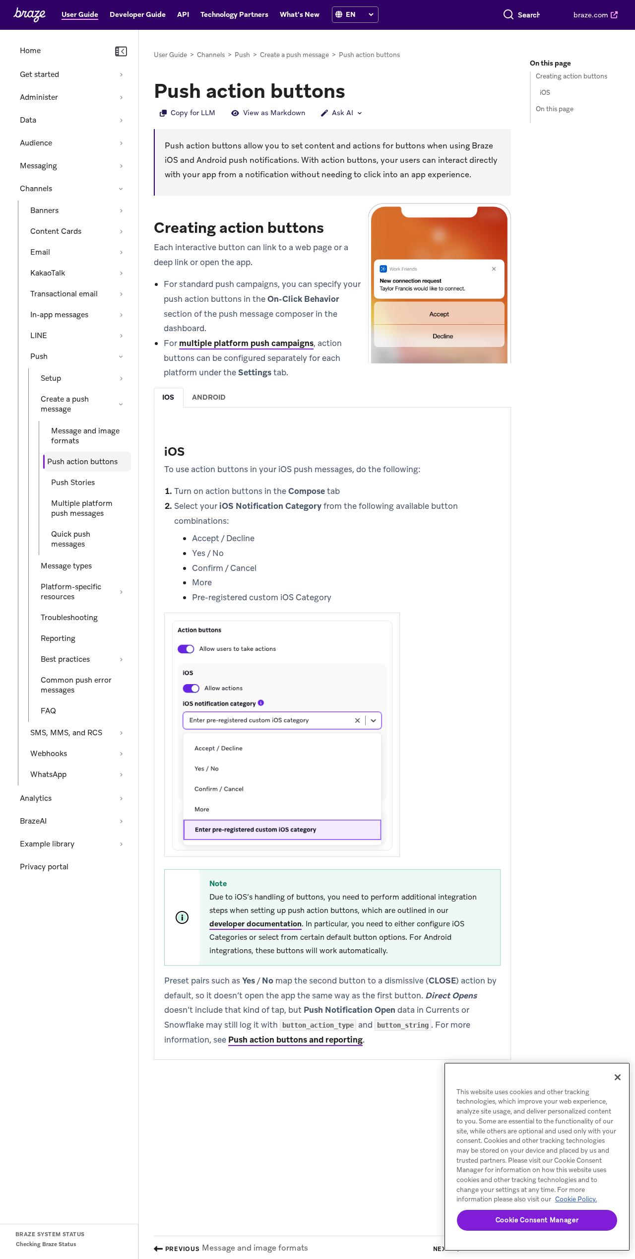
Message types (66, 566)
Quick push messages (70, 539)
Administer (39, 97)
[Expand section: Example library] (121, 844)
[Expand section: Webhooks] (121, 754)
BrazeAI (33, 821)
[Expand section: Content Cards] (121, 231)
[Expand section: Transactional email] (121, 294)
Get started (39, 74)
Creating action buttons (571, 76)
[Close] (618, 1077)
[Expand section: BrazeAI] (121, 821)
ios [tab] (168, 397)
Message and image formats (85, 436)
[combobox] (529, 14)
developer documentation (255, 924)
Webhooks (48, 754)
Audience (36, 143)
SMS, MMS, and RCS (66, 733)
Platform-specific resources (71, 592)
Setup (51, 378)
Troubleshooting (69, 618)
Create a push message (65, 404)
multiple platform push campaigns (246, 343)
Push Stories (73, 483)
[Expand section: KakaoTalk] (121, 273)
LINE (38, 336)
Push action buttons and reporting (295, 1039)
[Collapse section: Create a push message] (121, 404)
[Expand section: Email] (121, 252)
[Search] (508, 14)
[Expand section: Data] (121, 120)
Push (39, 356)
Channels (36, 189)
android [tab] (209, 397)
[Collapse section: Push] (121, 356)
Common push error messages (76, 685)
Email (40, 252)
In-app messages (59, 315)
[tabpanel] (332, 744)
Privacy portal (44, 867)
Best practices (65, 659)
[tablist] (332, 397)
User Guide (170, 55)
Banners (44, 210)
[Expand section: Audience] (121, 143)
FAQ (48, 711)
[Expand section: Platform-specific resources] (121, 592)
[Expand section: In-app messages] (121, 315)
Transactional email (64, 294)
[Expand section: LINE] (121, 336)
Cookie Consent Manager (537, 1220)
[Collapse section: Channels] (121, 189)
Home (30, 51)
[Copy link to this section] (355, 90)
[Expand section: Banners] (121, 210)
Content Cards (55, 231)
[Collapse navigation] (121, 52)
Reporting (58, 638)
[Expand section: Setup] (121, 378)
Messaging (38, 166)
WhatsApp (48, 774)
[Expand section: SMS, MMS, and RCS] (121, 733)
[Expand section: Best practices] (121, 659)
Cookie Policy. (576, 1199)
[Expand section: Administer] (121, 97)
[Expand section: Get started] (121, 74)
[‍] (338, 14)
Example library (47, 844)
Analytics (36, 798)
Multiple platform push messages (82, 508)
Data (28, 120)
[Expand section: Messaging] (121, 166)
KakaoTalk (47, 273)
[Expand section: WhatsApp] (121, 774)
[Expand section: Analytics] (121, 798)
